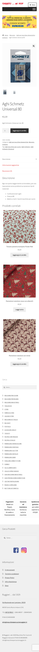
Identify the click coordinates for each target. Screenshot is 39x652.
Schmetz (5, 37)
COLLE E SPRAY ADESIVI (11, 471)
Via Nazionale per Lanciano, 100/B (13, 602)
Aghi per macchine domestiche (25, 35)
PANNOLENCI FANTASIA (11, 447)
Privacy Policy (9, 578)
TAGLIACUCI (8, 406)
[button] (33, 46)
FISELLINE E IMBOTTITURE (12, 461)
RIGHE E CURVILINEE (10, 485)
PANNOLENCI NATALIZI (11, 454)
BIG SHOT (7, 423)
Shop (6, 586)
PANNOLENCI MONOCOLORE (13, 444)
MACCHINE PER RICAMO (11, 399)
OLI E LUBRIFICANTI (10, 468)
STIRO (6, 409)
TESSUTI (7, 433)
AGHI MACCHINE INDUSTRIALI (13, 474)
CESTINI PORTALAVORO (11, 481)
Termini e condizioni (12, 574)
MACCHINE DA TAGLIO (11, 419)
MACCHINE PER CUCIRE (11, 395)
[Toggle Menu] (34, 9)
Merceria (12, 35)
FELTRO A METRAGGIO (11, 437)
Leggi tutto (20, 309)
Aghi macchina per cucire (13, 147)
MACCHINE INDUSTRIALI (11, 402)
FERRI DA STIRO (9, 413)
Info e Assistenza (11, 582)
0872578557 (9, 612)
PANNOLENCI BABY (10, 457)
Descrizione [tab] (6, 159)
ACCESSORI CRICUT (10, 430)
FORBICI (6, 464)
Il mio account (10, 570)
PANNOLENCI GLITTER (11, 450)
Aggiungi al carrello (19, 131)
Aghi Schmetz (25, 147)
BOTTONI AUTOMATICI (11, 488)
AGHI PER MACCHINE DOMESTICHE (14, 478)
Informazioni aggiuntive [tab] (10, 165)
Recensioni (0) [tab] (7, 171)
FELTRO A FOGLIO (9, 440)
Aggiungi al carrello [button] (19, 255)
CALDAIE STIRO (9, 416)
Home (6, 35)
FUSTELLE (7, 426)
